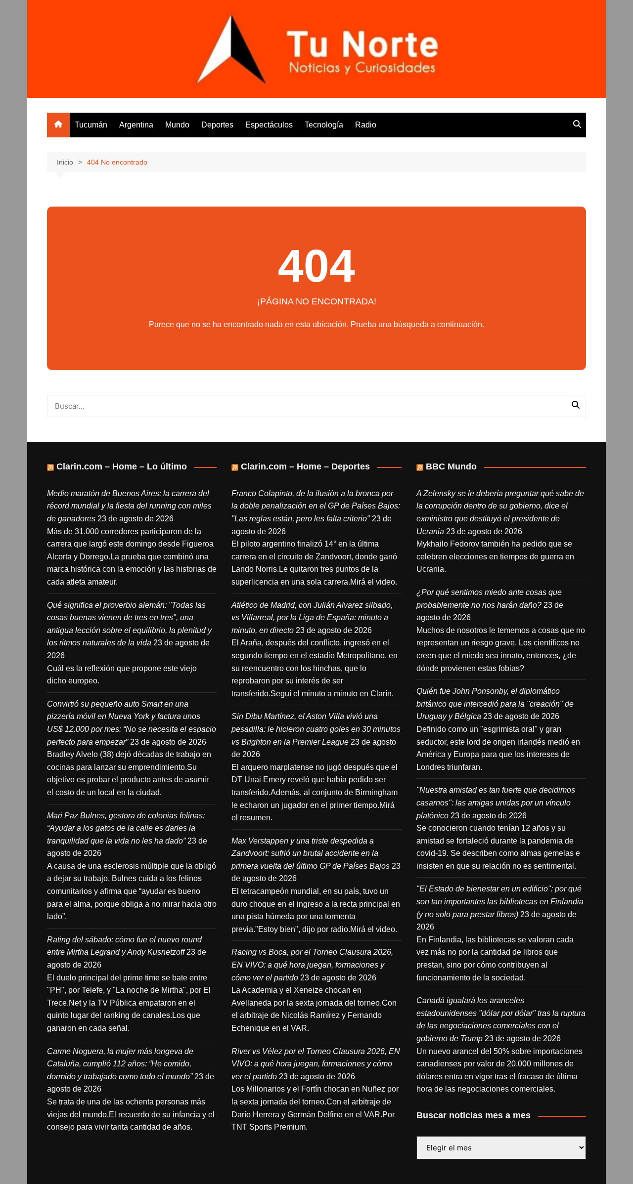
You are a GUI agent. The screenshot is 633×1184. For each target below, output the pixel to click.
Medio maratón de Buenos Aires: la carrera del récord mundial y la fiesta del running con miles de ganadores (129, 506)
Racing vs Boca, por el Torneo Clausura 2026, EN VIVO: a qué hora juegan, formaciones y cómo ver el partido (312, 964)
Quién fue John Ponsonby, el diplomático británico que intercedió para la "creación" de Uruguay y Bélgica (495, 703)
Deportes (217, 125)
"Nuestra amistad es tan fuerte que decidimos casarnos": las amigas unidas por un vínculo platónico (495, 802)
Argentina (136, 125)
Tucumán (91, 125)
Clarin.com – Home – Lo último (121, 466)
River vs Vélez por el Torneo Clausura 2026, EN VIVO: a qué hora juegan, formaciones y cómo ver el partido (315, 1064)
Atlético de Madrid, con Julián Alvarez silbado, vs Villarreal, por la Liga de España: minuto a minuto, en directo (312, 617)
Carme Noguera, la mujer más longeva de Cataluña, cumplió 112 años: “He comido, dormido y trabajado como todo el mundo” (120, 1064)
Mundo (177, 125)
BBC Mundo (451, 466)
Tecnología (324, 125)
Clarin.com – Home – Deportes (305, 466)
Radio (365, 125)
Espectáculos (269, 125)
